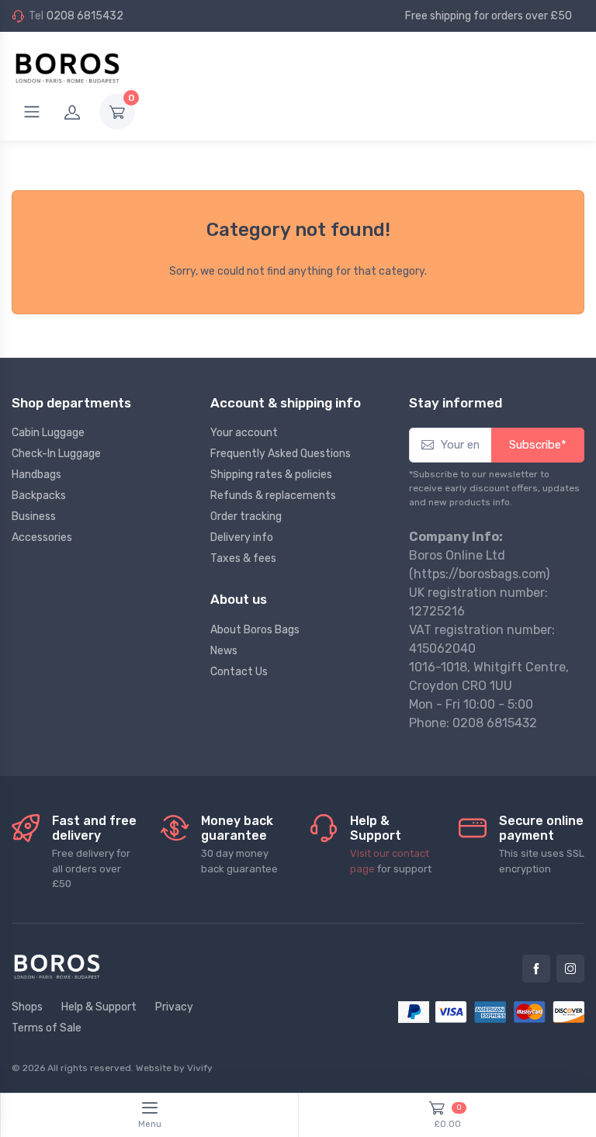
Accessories (42, 537)
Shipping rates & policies (271, 474)
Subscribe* (538, 445)
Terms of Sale (46, 1028)
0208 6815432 (85, 16)
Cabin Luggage (48, 432)
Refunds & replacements (273, 495)
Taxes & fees (243, 558)
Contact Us (239, 671)
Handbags (36, 474)
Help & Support (99, 1007)
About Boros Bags (255, 629)
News (223, 650)
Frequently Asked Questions (280, 453)
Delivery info (241, 537)
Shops (27, 1007)
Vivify (200, 1067)
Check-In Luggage (56, 453)
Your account (244, 432)
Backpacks (39, 495)
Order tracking (246, 516)
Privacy (174, 1007)
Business (34, 516)
